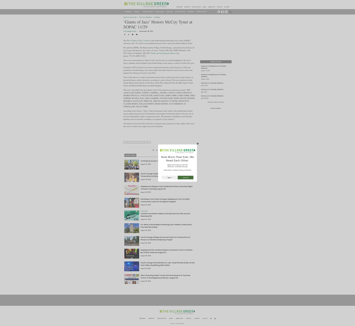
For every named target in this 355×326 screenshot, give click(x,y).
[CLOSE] (198, 144)
